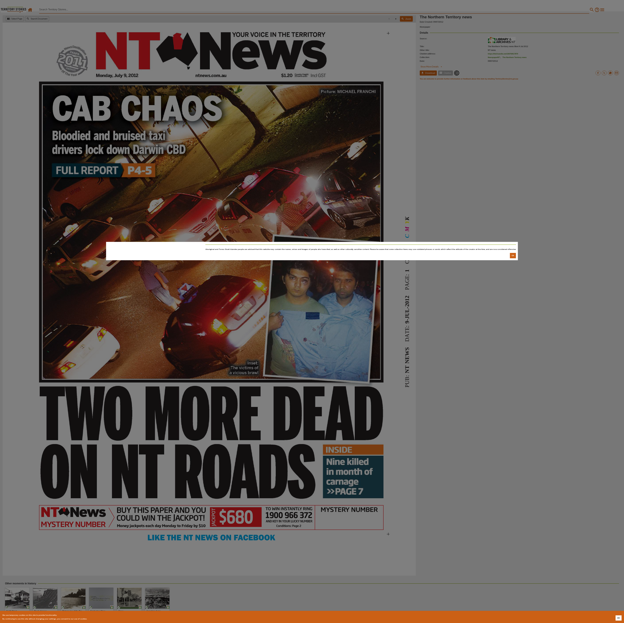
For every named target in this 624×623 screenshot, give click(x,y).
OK (513, 255)
